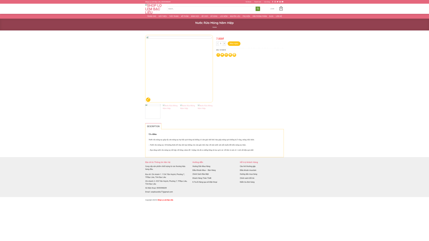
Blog (271, 16)
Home (214, 27)
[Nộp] (258, 9)
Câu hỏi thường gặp (248, 166)
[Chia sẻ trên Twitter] (222, 55)
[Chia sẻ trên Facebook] (218, 55)
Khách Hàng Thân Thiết (201, 178)
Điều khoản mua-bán (248, 170)
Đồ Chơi (205, 16)
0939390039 (162, 188)
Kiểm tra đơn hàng (247, 182)
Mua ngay (234, 44)
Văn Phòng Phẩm (259, 16)
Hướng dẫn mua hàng (248, 174)
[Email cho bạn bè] (226, 55)
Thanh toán (257, 2)
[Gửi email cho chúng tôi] (280, 2)
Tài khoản (248, 2)
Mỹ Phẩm (184, 16)
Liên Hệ (279, 16)
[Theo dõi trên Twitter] (277, 2)
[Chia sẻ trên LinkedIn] (234, 55)
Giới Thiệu (163, 16)
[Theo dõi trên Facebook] (272, 2)
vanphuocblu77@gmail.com (162, 192)
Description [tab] (153, 126)
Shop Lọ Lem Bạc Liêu (165, 200)
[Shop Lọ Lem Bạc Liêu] (154, 9)
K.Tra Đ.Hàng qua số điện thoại (204, 182)
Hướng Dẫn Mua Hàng (201, 166)
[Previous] (149, 68)
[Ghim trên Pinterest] (230, 55)
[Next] (209, 68)
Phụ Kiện (246, 16)
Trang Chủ (151, 16)
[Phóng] (148, 100)
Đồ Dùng (213, 16)
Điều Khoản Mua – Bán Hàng (204, 170)
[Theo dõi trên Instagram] (275, 2)
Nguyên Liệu (235, 16)
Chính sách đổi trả (247, 178)
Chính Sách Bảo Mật (200, 174)
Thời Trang (174, 16)
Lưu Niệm (224, 16)
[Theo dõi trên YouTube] (282, 2)
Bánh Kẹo (195, 16)
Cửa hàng (267, 2)
